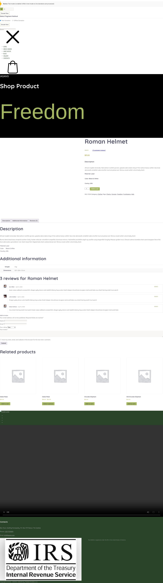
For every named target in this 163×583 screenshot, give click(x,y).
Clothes (100, 194)
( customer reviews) (99, 150)
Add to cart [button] (5, 404)
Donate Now (4, 13)
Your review (4, 329)
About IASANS (7, 49)
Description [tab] (6, 221)
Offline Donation (19, 20)
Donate (114, 194)
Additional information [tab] (19, 221)
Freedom (120, 194)
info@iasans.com (9, 535)
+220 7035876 (9, 531)
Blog (5, 53)
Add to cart (94, 189)
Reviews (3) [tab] (33, 221)
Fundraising (127, 194)
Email (2, 324)
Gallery (5, 56)
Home (5, 46)
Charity (108, 194)
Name (2, 321)
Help (132, 194)
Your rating (4, 327)
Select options (48, 404)
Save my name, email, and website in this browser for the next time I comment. (26, 340)
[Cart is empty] (12, 73)
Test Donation (6, 20)
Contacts (6, 58)
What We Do (7, 51)
